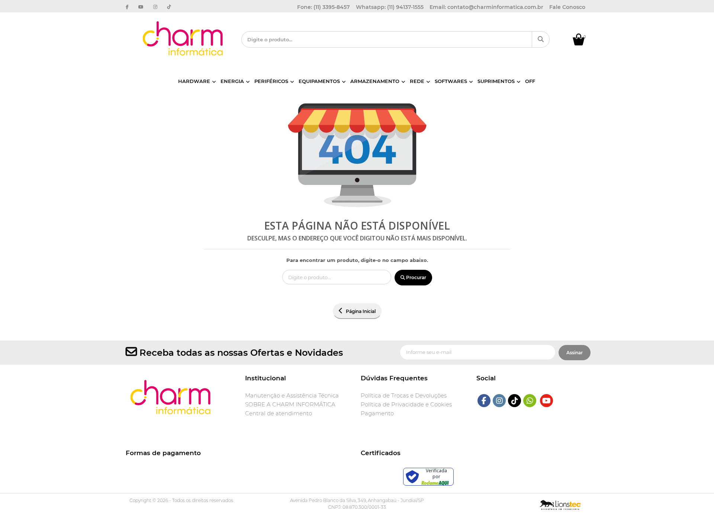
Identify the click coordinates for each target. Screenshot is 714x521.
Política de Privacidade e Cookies (406, 404)
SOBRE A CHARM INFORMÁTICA (290, 404)
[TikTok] (514, 400)
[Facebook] (484, 400)
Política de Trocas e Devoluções (404, 395)
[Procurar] (541, 39)
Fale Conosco (567, 7)
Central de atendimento (278, 413)
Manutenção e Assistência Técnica (292, 395)
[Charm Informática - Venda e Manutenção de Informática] (183, 38)
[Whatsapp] (530, 400)
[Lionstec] (560, 504)
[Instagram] (499, 400)
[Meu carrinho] (582, 43)
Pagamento (377, 413)
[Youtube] (546, 400)
